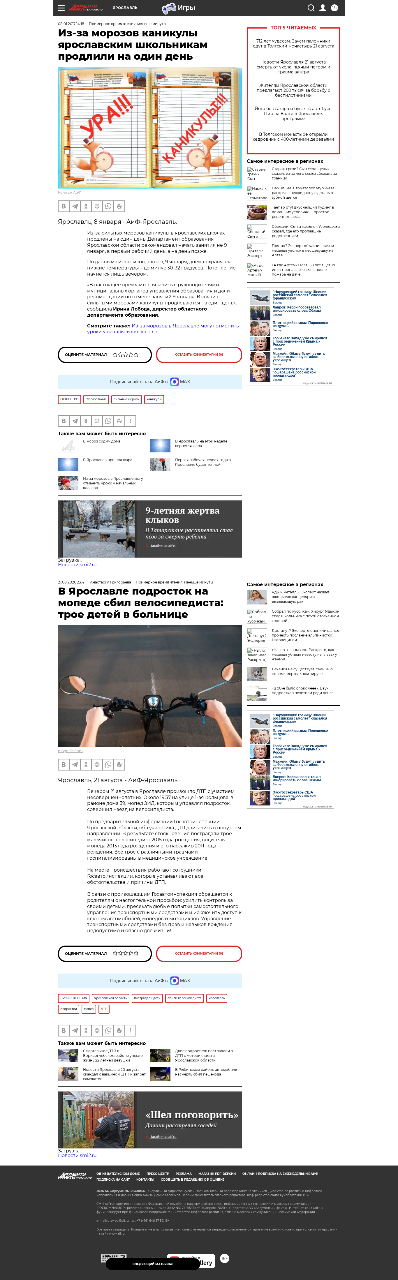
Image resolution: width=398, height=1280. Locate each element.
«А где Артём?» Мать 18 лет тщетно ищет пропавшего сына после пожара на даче (303, 269)
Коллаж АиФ (69, 192)
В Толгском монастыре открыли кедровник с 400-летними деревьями (293, 137)
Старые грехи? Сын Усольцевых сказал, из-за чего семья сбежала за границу (304, 173)
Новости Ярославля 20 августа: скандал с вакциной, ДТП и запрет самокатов (114, 1074)
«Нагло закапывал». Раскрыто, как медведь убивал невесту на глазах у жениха (304, 654)
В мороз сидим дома (102, 441)
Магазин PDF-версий (217, 1174)
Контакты (145, 1180)
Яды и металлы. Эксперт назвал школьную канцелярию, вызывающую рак (300, 597)
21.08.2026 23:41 (71, 582)
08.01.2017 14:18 (71, 24)
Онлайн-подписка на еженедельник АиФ (280, 1174)
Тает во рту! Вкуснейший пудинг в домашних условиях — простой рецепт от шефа (303, 212)
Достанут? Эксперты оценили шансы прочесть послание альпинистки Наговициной (305, 635)
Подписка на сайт (113, 1180)
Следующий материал (153, 1264)
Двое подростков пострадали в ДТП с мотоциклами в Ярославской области (204, 1055)
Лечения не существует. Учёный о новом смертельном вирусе (302, 671)
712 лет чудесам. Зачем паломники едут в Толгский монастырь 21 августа (293, 44)
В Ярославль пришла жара (107, 460)
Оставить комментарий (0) (199, 355)
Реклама (184, 1174)
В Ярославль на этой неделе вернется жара (201, 443)
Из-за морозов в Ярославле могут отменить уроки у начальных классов (114, 483)
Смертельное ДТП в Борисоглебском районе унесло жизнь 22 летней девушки (113, 1055)
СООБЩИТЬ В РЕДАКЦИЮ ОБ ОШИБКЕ (192, 1180)
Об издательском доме (118, 1174)
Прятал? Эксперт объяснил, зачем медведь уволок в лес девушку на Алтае (303, 250)
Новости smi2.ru (77, 564)
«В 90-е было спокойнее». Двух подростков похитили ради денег (302, 690)
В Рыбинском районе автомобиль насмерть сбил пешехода (206, 1071)
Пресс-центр (158, 1174)
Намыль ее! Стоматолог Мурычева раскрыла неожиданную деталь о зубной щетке (303, 193)
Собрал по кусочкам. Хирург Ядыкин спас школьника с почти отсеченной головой (305, 616)
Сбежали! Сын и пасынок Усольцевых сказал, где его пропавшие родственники (306, 231)
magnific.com (70, 751)
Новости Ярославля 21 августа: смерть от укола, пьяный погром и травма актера (293, 67)
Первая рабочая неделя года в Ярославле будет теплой (203, 462)
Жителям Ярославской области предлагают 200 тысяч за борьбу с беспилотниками (293, 90)
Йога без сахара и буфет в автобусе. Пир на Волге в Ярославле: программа (293, 113)
